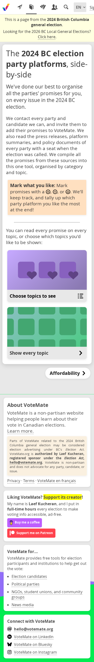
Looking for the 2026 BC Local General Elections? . (47, 34)
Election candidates (29, 576)
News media (23, 604)
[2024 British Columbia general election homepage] (6, 7)
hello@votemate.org (26, 462)
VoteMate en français (56, 480)
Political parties (26, 584)
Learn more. (20, 431)
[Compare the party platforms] (31, 7)
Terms (28, 480)
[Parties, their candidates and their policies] (43, 7)
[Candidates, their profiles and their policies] (54, 7)
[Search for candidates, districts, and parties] (66, 7)
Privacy (13, 480)
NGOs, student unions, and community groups (47, 594)
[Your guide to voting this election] (19, 7)
